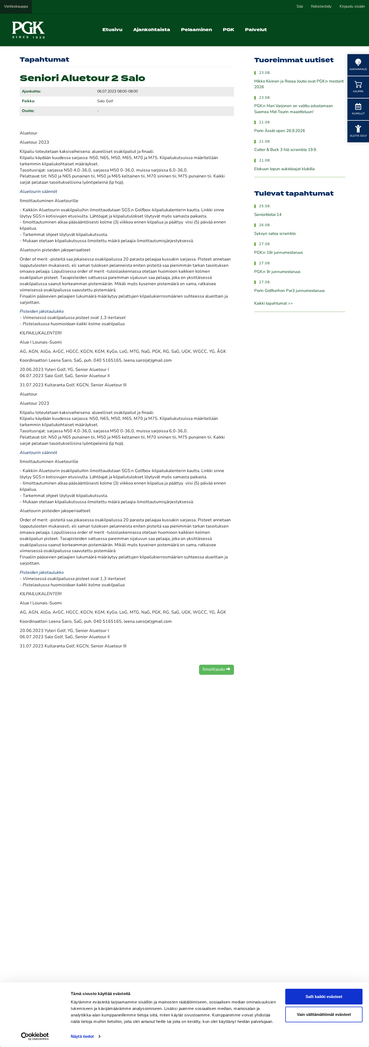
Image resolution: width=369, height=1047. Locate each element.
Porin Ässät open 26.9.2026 (279, 131)
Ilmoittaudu (214, 669)
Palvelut (256, 30)
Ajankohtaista (151, 30)
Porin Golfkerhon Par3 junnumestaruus (289, 291)
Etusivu (112, 30)
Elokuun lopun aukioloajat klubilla (284, 169)
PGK (228, 30)
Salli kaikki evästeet (324, 996)
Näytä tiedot (82, 1036)
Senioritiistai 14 (267, 215)
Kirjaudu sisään (352, 7)
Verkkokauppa (16, 7)
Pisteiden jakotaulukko (42, 312)
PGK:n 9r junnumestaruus (277, 272)
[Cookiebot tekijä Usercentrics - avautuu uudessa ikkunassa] (35, 1036)
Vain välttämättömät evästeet (324, 1014)
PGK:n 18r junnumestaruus (278, 253)
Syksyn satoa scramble (275, 234)
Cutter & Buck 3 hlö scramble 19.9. (285, 150)
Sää (300, 7)
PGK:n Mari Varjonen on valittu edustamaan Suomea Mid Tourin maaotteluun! (293, 109)
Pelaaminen (196, 30)
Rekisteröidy (321, 7)
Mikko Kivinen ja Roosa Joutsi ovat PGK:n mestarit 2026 (299, 84)
